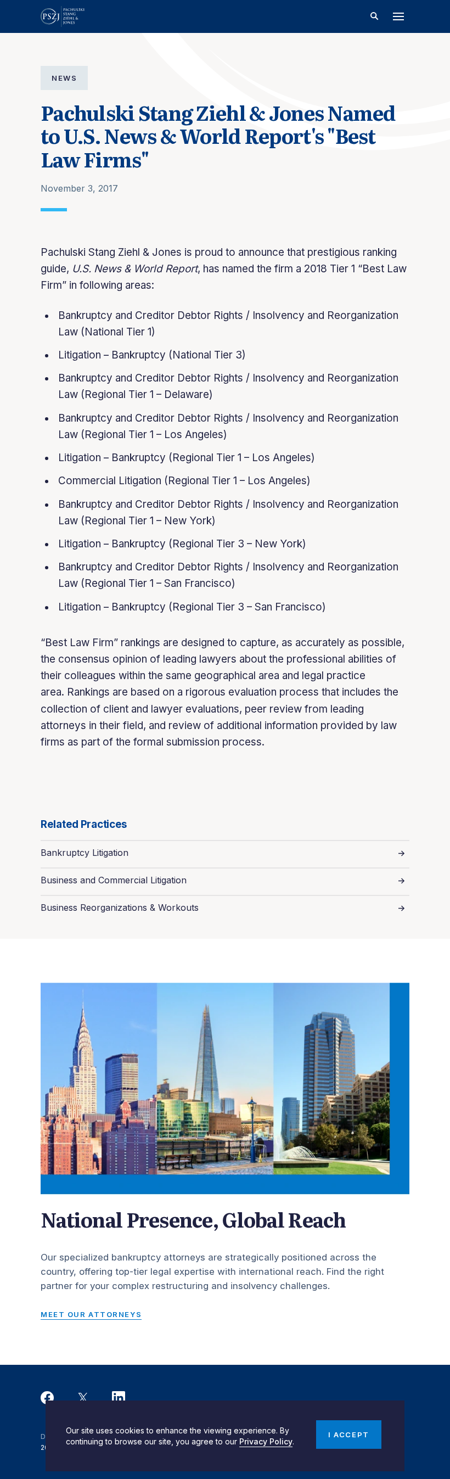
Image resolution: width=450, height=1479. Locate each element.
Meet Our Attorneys (91, 1314)
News (64, 78)
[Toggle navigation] (398, 16)
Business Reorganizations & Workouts (120, 907)
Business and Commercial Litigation (114, 880)
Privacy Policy (265, 1441)
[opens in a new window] (47, 1398)
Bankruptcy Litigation (84, 852)
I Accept (348, 1434)
